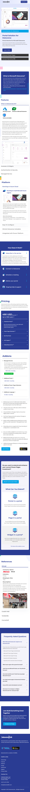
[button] (8, 374)
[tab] (15, 31)
